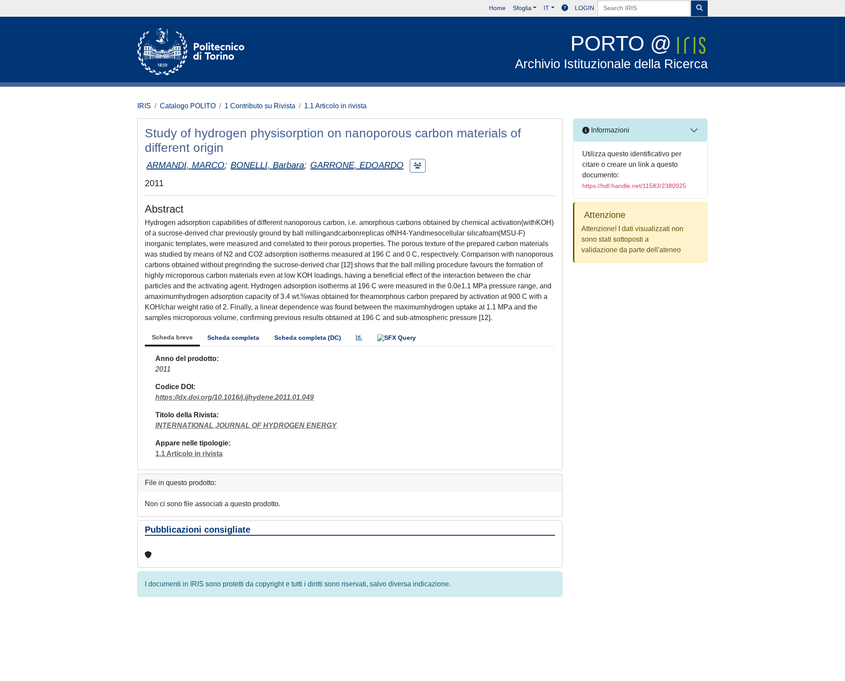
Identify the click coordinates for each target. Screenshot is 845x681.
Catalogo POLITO (188, 106)
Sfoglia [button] (522, 7)
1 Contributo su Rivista (259, 106)
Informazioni (609, 130)
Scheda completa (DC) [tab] (307, 337)
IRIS (144, 106)
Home (497, 7)
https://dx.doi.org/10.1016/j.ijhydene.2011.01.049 (234, 397)
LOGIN (584, 7)
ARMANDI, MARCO (185, 165)
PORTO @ (611, 51)
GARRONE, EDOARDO (357, 165)
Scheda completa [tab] (233, 337)
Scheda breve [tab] (172, 337)
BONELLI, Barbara (267, 165)
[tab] (359, 338)
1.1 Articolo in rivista (335, 106)
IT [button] (546, 7)
